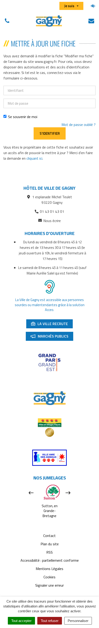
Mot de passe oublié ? (78, 124)
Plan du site (50, 544)
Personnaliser (78, 621)
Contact (49, 535)
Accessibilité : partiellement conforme (49, 560)
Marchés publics (51, 337)
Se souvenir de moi (22, 116)
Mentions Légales (49, 568)
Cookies (49, 577)
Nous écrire (52, 221)
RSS (49, 552)
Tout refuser (49, 621)
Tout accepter (21, 621)
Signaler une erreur (49, 585)
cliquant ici (34, 158)
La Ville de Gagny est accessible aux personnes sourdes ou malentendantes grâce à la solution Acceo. (49, 304)
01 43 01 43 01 (52, 211)
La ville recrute (52, 324)
